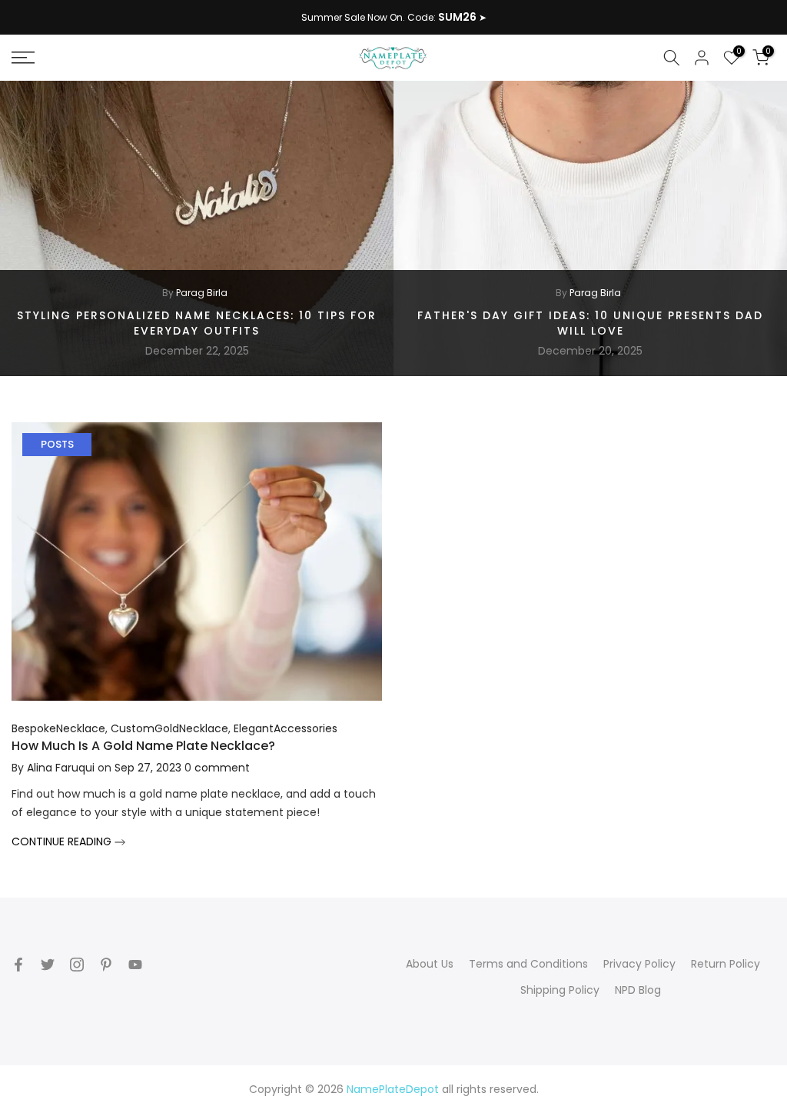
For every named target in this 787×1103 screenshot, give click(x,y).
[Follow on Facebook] (18, 964)
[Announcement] (393, 17)
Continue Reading (63, 841)
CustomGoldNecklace (169, 728)
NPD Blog (638, 990)
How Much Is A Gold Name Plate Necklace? (143, 746)
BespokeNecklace (58, 728)
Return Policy (725, 963)
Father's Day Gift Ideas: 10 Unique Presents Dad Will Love (590, 323)
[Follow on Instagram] (77, 964)
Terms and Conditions (528, 963)
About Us (429, 963)
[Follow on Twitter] (48, 964)
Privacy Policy (639, 963)
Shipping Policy (559, 990)
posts (57, 444)
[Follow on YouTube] (135, 964)
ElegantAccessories (285, 728)
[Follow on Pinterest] (106, 964)
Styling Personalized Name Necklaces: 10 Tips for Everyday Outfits (197, 323)
